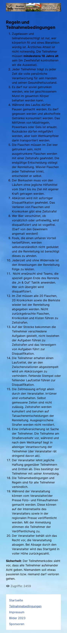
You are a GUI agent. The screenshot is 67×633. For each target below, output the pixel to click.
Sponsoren (16, 624)
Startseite (16, 600)
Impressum (16, 612)
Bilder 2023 (17, 618)
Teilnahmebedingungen (25, 606)
